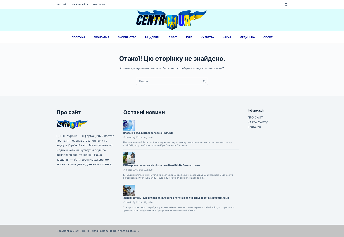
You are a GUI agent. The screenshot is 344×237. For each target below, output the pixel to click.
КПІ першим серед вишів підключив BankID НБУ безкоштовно (161, 165)
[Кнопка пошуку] (204, 81)
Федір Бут (131, 137)
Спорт (268, 37)
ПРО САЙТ (62, 4)
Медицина (247, 37)
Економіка (101, 37)
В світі (173, 37)
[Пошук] (286, 4)
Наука (227, 37)
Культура (207, 37)
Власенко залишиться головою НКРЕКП (148, 132)
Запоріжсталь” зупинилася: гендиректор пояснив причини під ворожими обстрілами (176, 197)
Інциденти (152, 37)
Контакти (99, 4)
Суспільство (127, 37)
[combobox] (168, 81)
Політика (78, 37)
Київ (189, 37)
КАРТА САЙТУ (80, 4)
